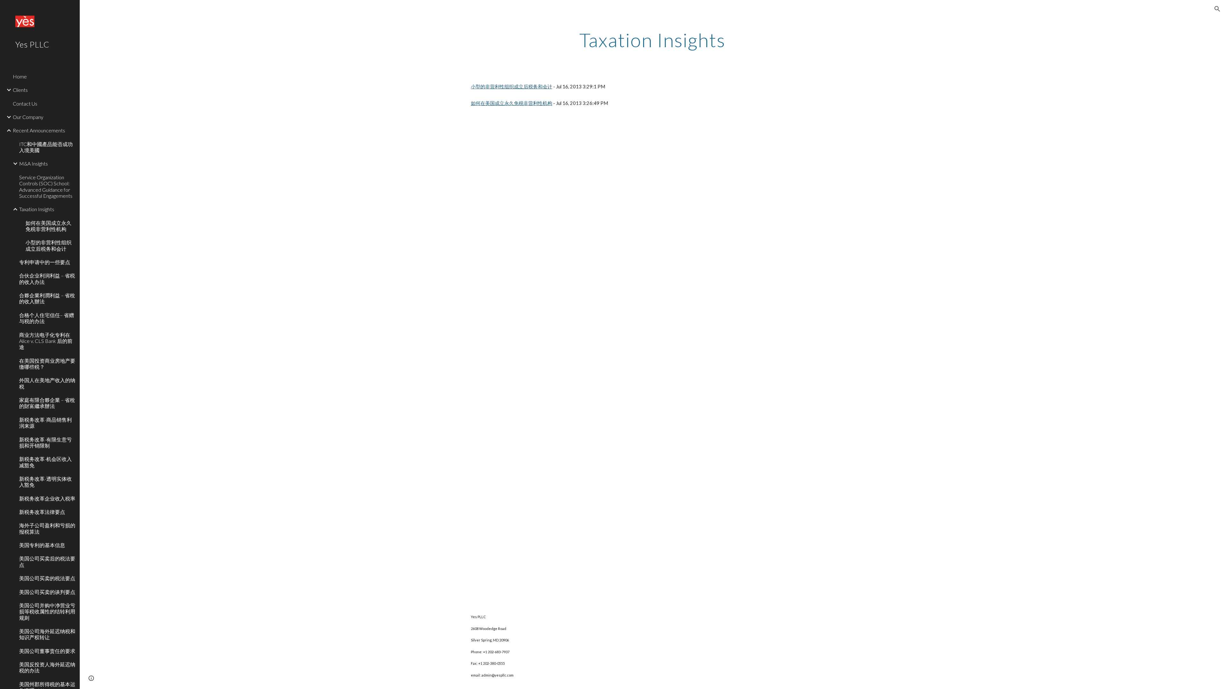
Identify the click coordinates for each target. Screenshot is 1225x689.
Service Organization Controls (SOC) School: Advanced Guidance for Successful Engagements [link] (45, 186)
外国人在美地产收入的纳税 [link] (47, 383)
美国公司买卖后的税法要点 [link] (47, 561)
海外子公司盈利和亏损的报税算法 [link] (47, 528)
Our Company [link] (28, 117)
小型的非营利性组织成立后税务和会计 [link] (48, 245)
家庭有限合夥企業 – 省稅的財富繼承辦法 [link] (47, 403)
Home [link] (20, 76)
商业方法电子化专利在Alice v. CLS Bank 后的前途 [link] (45, 341)
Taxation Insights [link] (36, 209)
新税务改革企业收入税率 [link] (47, 498)
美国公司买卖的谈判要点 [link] (47, 592)
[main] (652, 40)
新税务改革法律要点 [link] (42, 512)
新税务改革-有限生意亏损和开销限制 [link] (45, 442)
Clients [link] (20, 90)
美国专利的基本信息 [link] (42, 545)
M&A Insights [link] (33, 163)
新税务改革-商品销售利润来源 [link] (45, 423)
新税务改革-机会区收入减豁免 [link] (45, 462)
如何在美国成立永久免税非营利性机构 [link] (48, 226)
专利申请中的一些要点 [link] (44, 262)
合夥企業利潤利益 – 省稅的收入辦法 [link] (47, 298)
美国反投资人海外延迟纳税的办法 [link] (47, 667)
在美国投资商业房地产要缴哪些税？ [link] (47, 364)
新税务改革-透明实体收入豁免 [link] (45, 482)
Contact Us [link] (25, 103)
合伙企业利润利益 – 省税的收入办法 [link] (47, 278)
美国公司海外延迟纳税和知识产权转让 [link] (47, 634)
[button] (1217, 9)
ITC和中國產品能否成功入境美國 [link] (46, 147)
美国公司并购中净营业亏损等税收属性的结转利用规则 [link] (47, 611)
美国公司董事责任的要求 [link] (47, 651)
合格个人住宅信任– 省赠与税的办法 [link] (46, 318)
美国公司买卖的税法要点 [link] (47, 578)
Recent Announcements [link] (39, 130)
